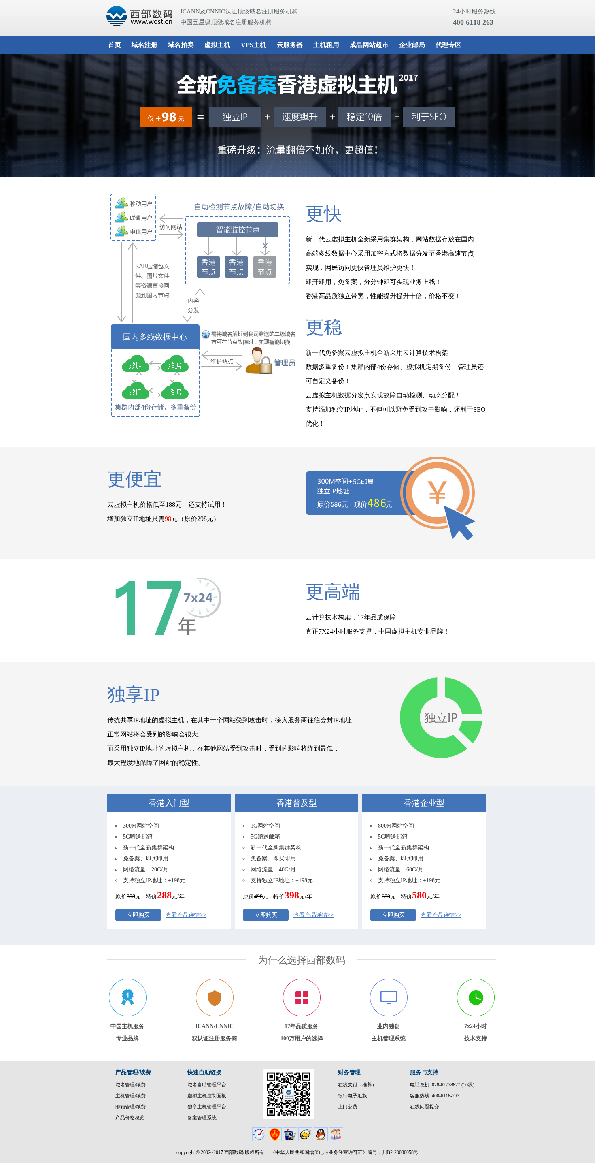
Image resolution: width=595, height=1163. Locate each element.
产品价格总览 (129, 1117)
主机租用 (326, 44)
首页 (114, 44)
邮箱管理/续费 (130, 1107)
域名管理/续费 (130, 1085)
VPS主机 (253, 44)
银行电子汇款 (352, 1096)
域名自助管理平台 (206, 1085)
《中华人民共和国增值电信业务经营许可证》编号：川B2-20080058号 (344, 1152)
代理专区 (448, 44)
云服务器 (290, 44)
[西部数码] (137, 18)
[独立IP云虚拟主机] (297, 115)
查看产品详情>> (186, 915)
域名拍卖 (181, 44)
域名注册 (144, 44)
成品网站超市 (369, 44)
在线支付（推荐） (357, 1085)
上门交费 (347, 1107)
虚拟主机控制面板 (206, 1096)
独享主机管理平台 (206, 1107)
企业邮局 (412, 44)
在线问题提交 (424, 1107)
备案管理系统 (202, 1117)
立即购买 (138, 915)
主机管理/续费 (130, 1096)
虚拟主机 (217, 44)
